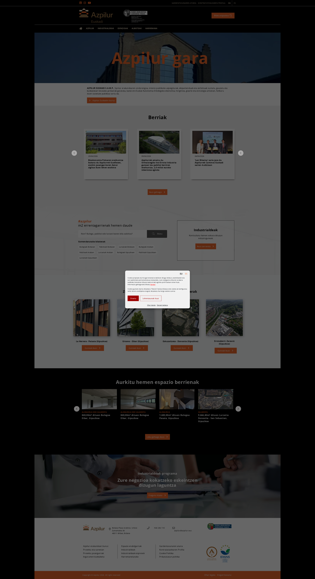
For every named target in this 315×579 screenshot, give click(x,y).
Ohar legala (151, 305)
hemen (152, 284)
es (186, 273)
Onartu (133, 298)
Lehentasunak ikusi (151, 298)
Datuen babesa (162, 305)
